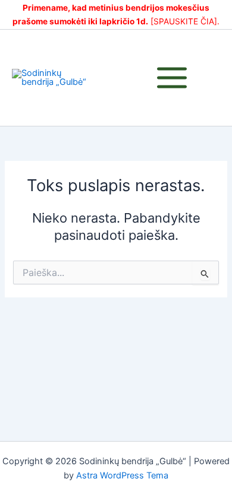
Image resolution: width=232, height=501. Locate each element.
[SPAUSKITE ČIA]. (185, 21)
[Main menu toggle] (172, 77)
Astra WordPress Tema (122, 475)
